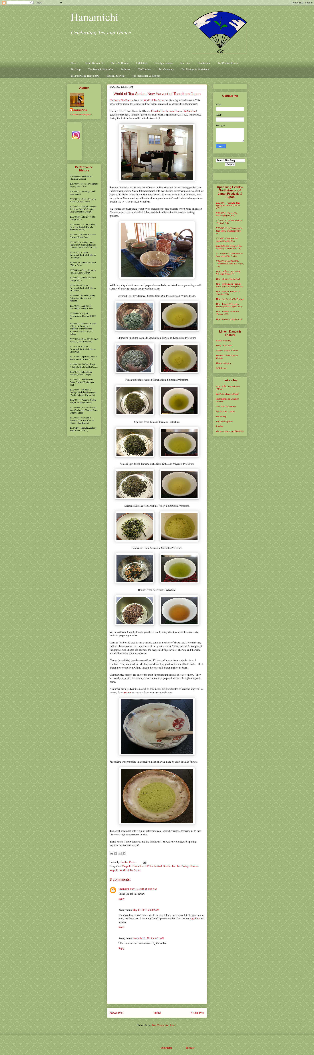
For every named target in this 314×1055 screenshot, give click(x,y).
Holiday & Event (115, 75)
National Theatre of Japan (227, 350)
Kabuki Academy (223, 340)
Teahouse (125, 69)
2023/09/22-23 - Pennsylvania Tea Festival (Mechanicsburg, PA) (229, 230)
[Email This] (111, 853)
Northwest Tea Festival (121, 100)
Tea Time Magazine (224, 421)
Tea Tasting (183, 866)
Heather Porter (128, 862)
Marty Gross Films (224, 345)
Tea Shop (75, 69)
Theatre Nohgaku (223, 363)
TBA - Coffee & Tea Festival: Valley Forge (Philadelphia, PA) (229, 285)
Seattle (166, 866)
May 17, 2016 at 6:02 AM (146, 910)
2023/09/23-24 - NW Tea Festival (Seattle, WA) (226, 239)
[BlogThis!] (115, 853)
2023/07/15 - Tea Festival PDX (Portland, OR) (229, 221)
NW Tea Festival (153, 866)
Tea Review (204, 63)
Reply (121, 898)
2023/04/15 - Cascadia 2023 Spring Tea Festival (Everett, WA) (228, 205)
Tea (173, 866)
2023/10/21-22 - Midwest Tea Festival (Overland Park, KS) (228, 247)
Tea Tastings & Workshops (195, 69)
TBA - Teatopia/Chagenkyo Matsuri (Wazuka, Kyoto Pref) (229, 305)
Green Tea (138, 866)
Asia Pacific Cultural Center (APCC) (228, 387)
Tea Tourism (144, 69)
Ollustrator (166, 1047)
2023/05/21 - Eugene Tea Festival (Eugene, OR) (226, 214)
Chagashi (126, 866)
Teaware (194, 866)
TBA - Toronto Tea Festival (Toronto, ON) (227, 312)
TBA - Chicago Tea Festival (228, 278)
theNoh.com (221, 367)
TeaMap (219, 426)
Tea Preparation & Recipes (146, 75)
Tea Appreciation (164, 63)
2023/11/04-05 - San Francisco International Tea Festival (229, 254)
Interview (185, 63)
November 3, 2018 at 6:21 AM (148, 938)
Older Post (197, 1013)
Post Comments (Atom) (164, 1025)
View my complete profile (81, 114)
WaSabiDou (190, 111)
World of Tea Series (154, 100)
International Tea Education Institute (227, 400)
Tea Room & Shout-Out (100, 69)
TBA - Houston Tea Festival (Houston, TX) (228, 292)
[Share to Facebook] (124, 853)
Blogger (190, 1047)
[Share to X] (120, 853)
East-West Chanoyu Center (227, 393)
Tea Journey (221, 416)
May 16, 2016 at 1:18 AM (143, 888)
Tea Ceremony (166, 69)
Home (74, 63)
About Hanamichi (94, 63)
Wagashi (114, 870)
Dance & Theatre (119, 63)
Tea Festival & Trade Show (85, 75)
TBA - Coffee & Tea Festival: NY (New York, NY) (228, 272)
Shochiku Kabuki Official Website (227, 356)
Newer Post (116, 1013)
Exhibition (141, 63)
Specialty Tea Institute (225, 411)
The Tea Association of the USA (230, 431)
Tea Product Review (228, 63)
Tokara (127, 692)
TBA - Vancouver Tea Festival (229, 319)
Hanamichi (94, 16)
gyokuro (196, 918)
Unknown (123, 889)
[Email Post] (143, 862)
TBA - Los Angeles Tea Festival (229, 298)
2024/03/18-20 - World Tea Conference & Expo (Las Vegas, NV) (230, 264)
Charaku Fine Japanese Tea (165, 111)
